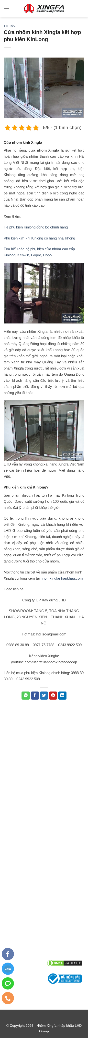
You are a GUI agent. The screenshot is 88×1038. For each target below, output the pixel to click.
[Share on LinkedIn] (62, 696)
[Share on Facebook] (35, 696)
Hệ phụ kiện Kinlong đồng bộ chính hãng (36, 227)
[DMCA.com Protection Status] (64, 963)
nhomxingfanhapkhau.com (62, 578)
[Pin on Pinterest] (53, 696)
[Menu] (7, 8)
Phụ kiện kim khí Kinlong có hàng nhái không (39, 238)
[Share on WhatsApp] (26, 696)
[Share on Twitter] (44, 696)
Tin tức (10, 25)
